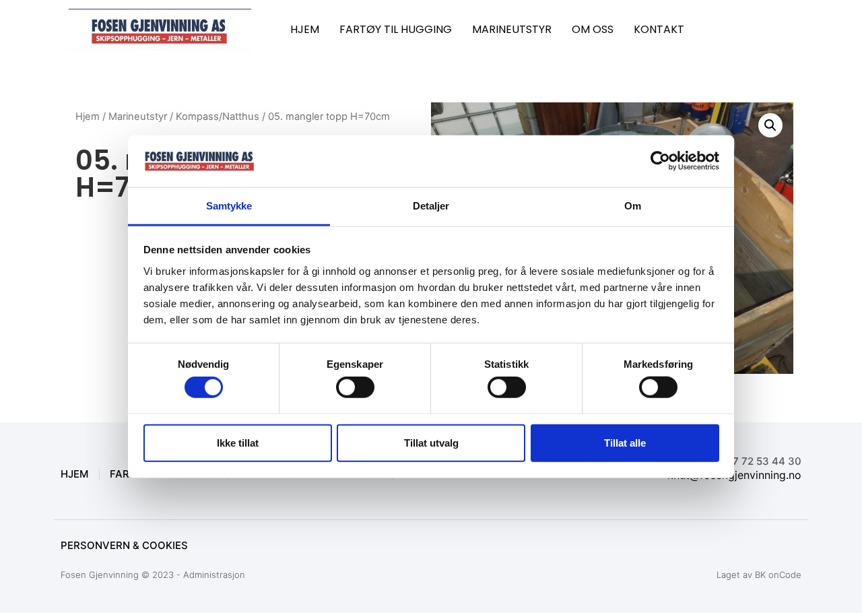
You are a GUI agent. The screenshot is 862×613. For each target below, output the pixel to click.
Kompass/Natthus (217, 116)
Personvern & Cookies (124, 545)
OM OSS (593, 29)
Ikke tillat (238, 442)
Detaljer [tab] (431, 206)
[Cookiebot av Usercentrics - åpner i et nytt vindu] (660, 161)
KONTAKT (659, 29)
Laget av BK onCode (759, 574)
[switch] (355, 387)
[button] (770, 125)
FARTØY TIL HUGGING (395, 29)
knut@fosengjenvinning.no (734, 475)
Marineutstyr (137, 116)
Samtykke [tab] (229, 206)
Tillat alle (625, 442)
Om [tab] (632, 206)
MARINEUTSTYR (512, 29)
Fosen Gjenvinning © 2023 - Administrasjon (153, 574)
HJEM (304, 29)
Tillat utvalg (431, 442)
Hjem (87, 116)
